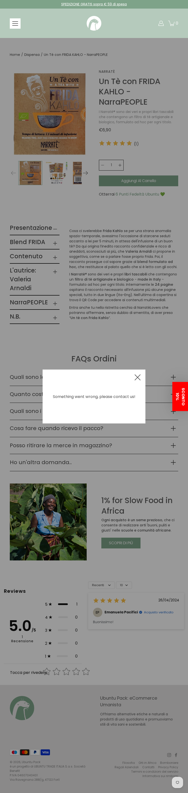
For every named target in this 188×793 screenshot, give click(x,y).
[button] (180, 396)
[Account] (161, 23)
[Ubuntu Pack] (94, 23)
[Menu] (15, 23)
